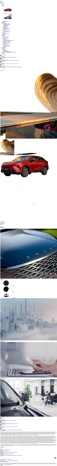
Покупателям (3, 21)
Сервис (1, 453)
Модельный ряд (2, 460)
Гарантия (4, 39)
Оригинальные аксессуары (7, 31)
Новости (4, 49)
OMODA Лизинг (5, 26)
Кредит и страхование (5, 27)
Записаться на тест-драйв (6, 24)
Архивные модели (7, 460)
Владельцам (3, 34)
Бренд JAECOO (4, 52)
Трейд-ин (15, 452)
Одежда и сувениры (6, 45)
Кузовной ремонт (5, 37)
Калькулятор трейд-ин (6, 33)
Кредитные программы (6, 28)
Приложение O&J (5, 43)
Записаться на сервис (6, 36)
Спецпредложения (2, 424)
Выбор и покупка (4, 23)
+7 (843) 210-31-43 (2, 3)
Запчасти (4, 32)
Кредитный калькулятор (6, 29)
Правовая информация (9, 52)
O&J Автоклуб (4, 42)
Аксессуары (3, 30)
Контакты (11, 460)
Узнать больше (2, 341)
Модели (3, 4)
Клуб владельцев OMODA (6, 51)
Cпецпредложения (5, 25)
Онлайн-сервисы (4, 50)
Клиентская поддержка (6, 41)
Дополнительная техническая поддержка (8, 40)
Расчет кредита (2, 64)
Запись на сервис (2, 67)
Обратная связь (14, 52)
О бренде (3, 48)
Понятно (2, 465)
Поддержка (3, 453)
